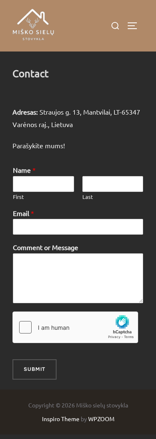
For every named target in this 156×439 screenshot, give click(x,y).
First (18, 197)
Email (23, 213)
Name (24, 170)
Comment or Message (45, 247)
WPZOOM (101, 418)
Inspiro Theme (60, 418)
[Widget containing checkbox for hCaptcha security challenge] (75, 327)
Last (87, 197)
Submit (34, 369)
